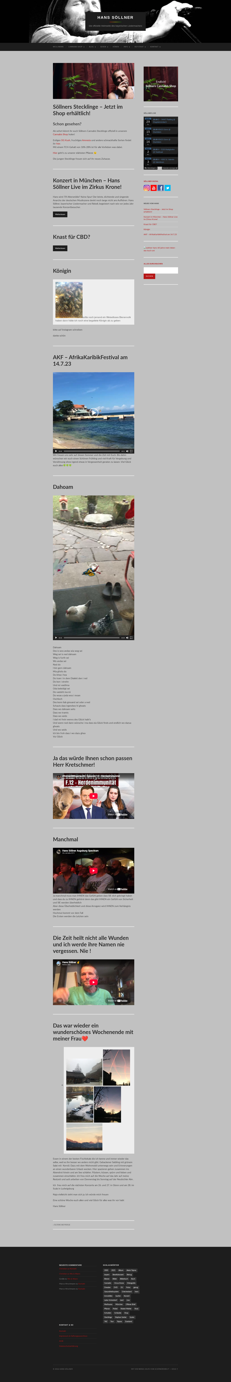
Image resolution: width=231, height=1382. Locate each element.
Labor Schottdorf (110, 1300)
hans (136, 1292)
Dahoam (63, 487)
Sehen (103, 47)
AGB (61, 1341)
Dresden (107, 1287)
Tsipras (119, 1321)
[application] (93, 413)
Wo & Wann (58, 47)
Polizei (115, 1309)
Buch (133, 1279)
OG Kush (65, 140)
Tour (112, 1321)
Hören (116, 47)
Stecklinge (108, 1317)
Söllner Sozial (151, 181)
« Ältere (61, 1225)
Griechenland (127, 1292)
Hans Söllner (115, 17)
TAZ (105, 1321)
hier (58, 144)
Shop (126, 1313)
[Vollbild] (131, 451)
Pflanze (107, 1309)
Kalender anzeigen (169, 168)
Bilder (115, 1279)
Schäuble (117, 1313)
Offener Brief (130, 1304)
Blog (91, 47)
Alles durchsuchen (153, 264)
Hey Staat (139, 47)
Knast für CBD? (71, 237)
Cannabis (107, 1283)
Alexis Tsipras (131, 1270)
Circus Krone (119, 1283)
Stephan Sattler (120, 1317)
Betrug (129, 1275)
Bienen (106, 1279)
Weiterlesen (60, 214)
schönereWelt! (162, 1369)
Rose (136, 1309)
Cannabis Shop (75, 47)
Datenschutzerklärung (68, 1346)
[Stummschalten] (127, 451)
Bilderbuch (124, 1279)
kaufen (118, 1296)
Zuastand (128, 1321)
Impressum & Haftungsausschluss (73, 1336)
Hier (55, 153)
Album (121, 1270)
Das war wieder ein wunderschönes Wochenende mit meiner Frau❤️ (93, 1032)
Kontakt (154, 47)
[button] (93, 413)
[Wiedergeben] (56, 451)
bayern (106, 1275)
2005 (106, 1270)
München (119, 1304)
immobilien (108, 1296)
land (121, 1300)
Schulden (107, 1313)
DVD (116, 1287)
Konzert (127, 1296)
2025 (113, 1270)
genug (136, 1287)
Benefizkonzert (118, 1275)
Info (126, 47)
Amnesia (86, 140)
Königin (62, 271)
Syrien (132, 1317)
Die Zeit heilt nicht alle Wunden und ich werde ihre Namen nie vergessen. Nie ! (91, 945)
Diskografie (131, 1283)
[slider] (92, 451)
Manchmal (65, 839)
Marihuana (108, 1304)
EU (122, 1287)
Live (128, 1300)
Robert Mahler (126, 1309)
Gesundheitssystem (111, 1292)
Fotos (128, 1287)
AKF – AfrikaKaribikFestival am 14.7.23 (160, 234)
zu (68, 1269)
